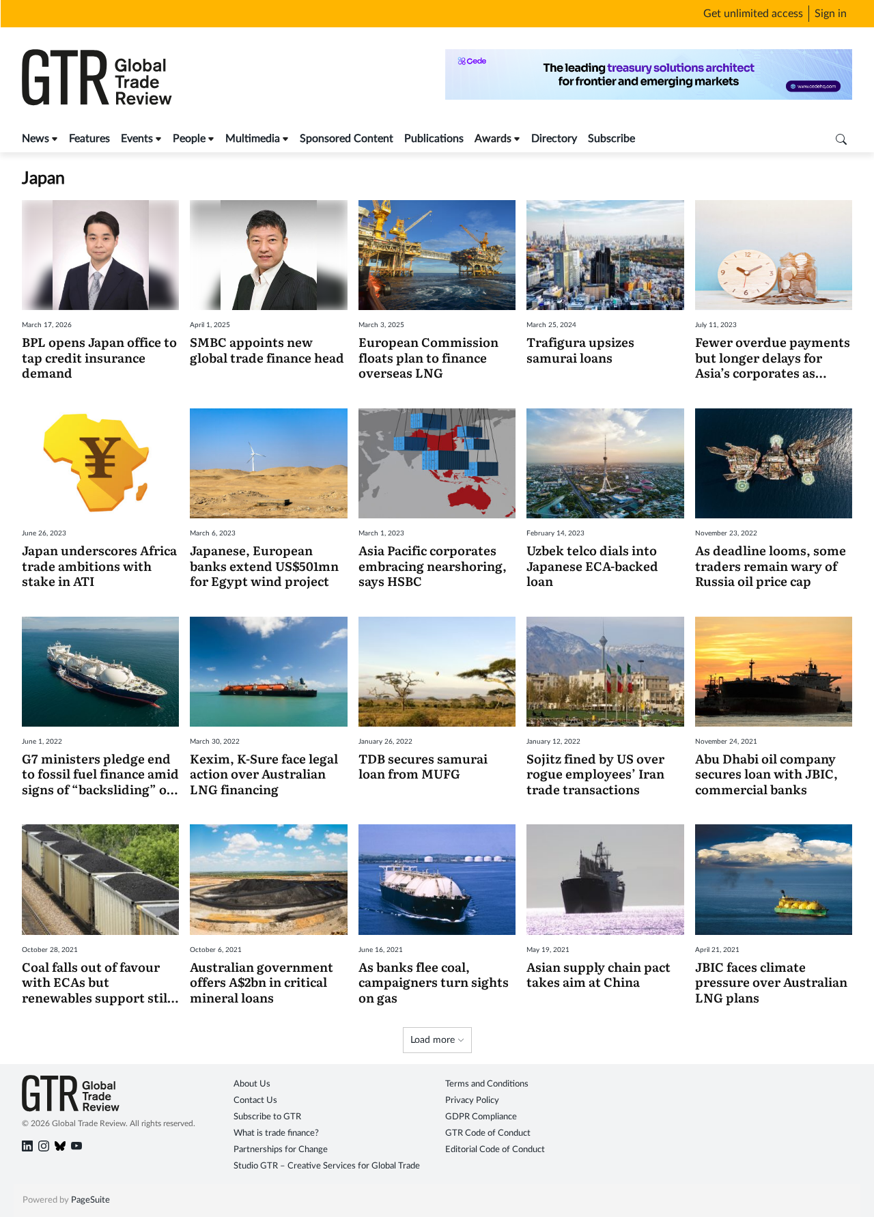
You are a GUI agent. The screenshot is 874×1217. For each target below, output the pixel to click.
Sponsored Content (346, 138)
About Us (252, 1084)
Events (137, 138)
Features (89, 138)
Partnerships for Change (281, 1149)
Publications (434, 138)
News (35, 138)
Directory (554, 138)
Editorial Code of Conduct (495, 1149)
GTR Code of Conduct (488, 1133)
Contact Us (255, 1100)
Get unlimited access (753, 13)
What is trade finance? (276, 1133)
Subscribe (611, 138)
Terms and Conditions (486, 1084)
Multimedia (252, 138)
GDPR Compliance (481, 1117)
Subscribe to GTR (267, 1117)
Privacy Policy (472, 1100)
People (189, 138)
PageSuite (90, 1200)
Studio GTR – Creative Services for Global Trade (327, 1166)
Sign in (831, 13)
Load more (433, 1040)
